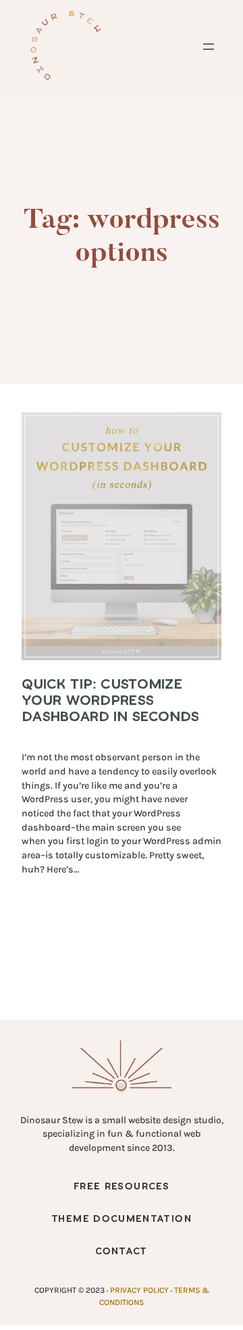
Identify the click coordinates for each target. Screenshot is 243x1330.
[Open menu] (208, 47)
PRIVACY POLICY (139, 1290)
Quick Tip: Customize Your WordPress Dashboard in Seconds (110, 701)
